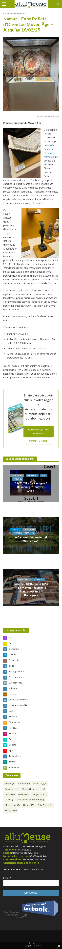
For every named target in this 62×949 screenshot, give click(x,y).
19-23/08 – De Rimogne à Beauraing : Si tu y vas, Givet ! (31, 487)
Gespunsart (40, 794)
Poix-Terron (45, 805)
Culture (16, 529)
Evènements (9, 13)
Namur (21, 13)
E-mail (7, 877)
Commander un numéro (38, 431)
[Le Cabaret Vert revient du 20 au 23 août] (31, 535)
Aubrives (24, 783)
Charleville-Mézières (23, 533)
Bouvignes (39, 580)
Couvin (10, 794)
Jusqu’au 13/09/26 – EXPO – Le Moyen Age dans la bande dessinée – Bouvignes (31, 589)
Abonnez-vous (38, 441)
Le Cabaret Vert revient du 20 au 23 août (31, 539)
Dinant (23, 794)
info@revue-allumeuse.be (24, 852)
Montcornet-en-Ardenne (30, 799)
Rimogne (17, 479)
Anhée (9, 783)
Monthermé (12, 805)
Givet (43, 475)
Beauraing (32, 475)
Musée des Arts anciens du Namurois (49, 151)
